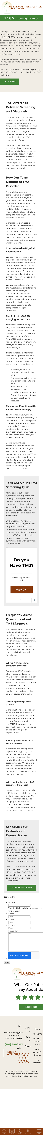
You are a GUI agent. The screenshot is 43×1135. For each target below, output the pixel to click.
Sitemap (33, 1076)
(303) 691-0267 (10, 72)
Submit (7, 962)
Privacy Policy (22, 1076)
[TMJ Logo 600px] (21, 2)
